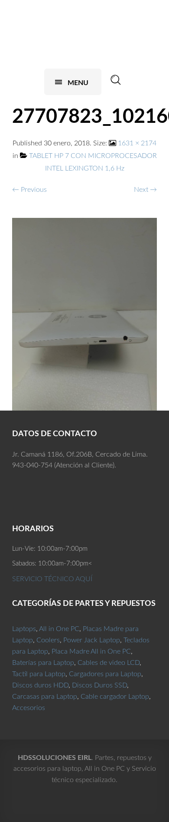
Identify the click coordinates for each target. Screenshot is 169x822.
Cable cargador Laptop (115, 696)
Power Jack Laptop (91, 640)
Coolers (48, 640)
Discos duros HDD (40, 685)
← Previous (29, 189)
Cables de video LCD (109, 662)
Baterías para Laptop (43, 662)
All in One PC (59, 628)
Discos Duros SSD (99, 685)
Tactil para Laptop (38, 674)
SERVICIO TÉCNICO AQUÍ (52, 578)
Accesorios (28, 707)
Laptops (24, 628)
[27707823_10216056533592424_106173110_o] (84, 313)
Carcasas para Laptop (44, 696)
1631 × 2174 (137, 143)
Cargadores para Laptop (105, 674)
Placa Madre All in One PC (91, 651)
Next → (145, 189)
